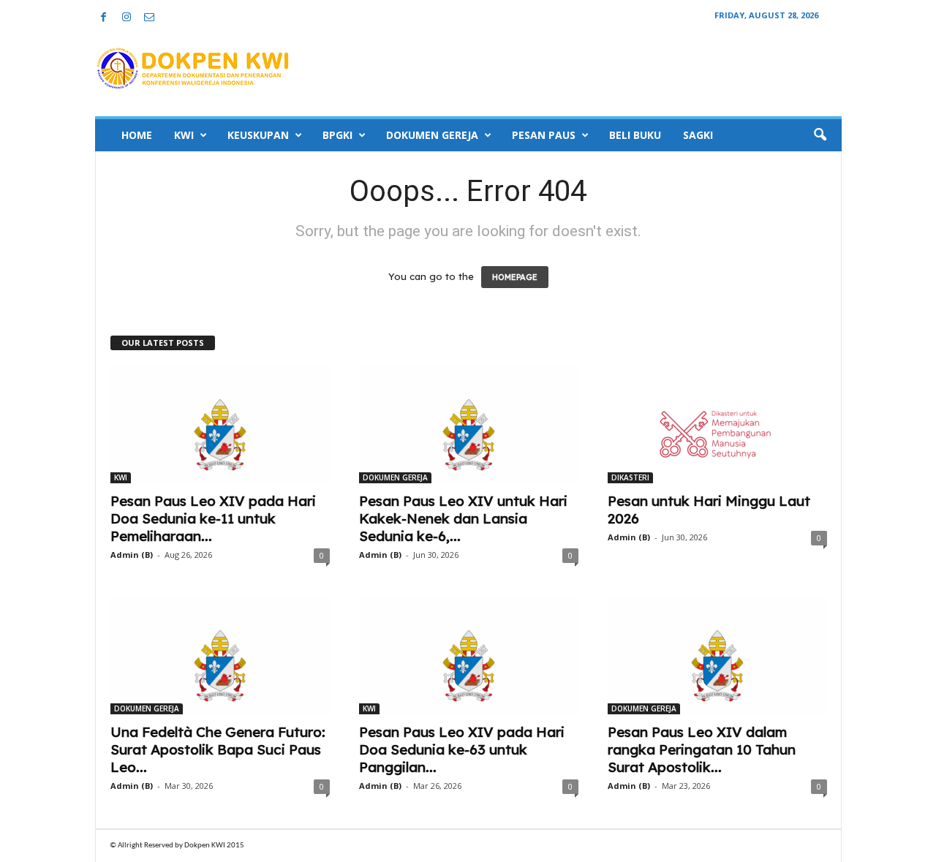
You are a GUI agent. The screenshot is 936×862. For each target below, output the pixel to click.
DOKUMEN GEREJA (432, 135)
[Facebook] (104, 18)
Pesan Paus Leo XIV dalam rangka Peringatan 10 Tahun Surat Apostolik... (702, 749)
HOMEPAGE (514, 277)
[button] (820, 135)
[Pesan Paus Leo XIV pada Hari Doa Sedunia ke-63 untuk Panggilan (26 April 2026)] (468, 655)
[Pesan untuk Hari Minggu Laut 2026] (717, 424)
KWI (184, 135)
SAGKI (698, 135)
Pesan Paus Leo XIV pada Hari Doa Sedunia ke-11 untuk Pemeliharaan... (213, 518)
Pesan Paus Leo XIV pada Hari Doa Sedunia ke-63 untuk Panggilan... (462, 749)
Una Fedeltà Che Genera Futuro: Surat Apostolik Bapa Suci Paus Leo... (217, 749)
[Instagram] (126, 18)
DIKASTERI (630, 477)
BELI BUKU (635, 135)
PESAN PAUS (543, 135)
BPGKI (337, 135)
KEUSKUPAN (258, 135)
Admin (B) (131, 554)
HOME (136, 135)
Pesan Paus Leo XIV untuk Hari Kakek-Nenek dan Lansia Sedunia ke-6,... (463, 518)
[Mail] (149, 18)
